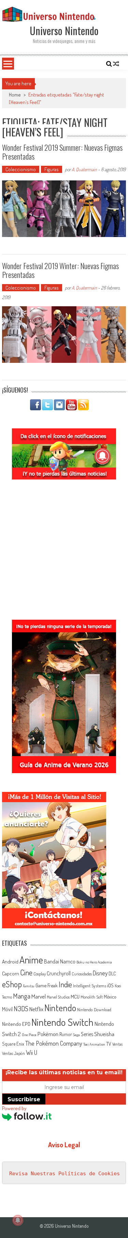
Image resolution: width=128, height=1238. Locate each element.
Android (10, 961)
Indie (65, 984)
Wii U (31, 1052)
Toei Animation (94, 1044)
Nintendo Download (94, 1009)
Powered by (14, 1108)
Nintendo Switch (62, 1022)
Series (87, 1034)
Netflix (36, 1009)
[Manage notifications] (17, 1220)
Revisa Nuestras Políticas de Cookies (64, 1173)
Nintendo (60, 1007)
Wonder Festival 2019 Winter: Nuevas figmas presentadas (60, 270)
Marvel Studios (58, 997)
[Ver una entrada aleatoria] (116, 64)
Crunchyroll (59, 973)
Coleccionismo (20, 169)
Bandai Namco (59, 961)
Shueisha (104, 1033)
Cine (26, 972)
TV (108, 1044)
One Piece (29, 1034)
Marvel (38, 996)
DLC (112, 973)
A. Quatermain (84, 169)
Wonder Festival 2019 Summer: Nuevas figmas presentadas (62, 152)
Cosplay (39, 973)
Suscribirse (24, 1099)
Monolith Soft (92, 997)
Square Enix (13, 1044)
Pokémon (48, 1033)
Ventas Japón (13, 1053)
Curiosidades (82, 973)
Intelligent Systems (89, 985)
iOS (110, 985)
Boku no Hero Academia (94, 962)
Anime (31, 960)
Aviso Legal (64, 1144)
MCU (75, 996)
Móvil (7, 1009)
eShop (12, 984)
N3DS (21, 1008)
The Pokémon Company (53, 1043)
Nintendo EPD (16, 1023)
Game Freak (46, 985)
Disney (100, 973)
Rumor (65, 1034)
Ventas (117, 1044)
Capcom (10, 973)
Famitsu (28, 986)
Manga (21, 995)
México (110, 997)
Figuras (51, 169)
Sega (76, 1034)
